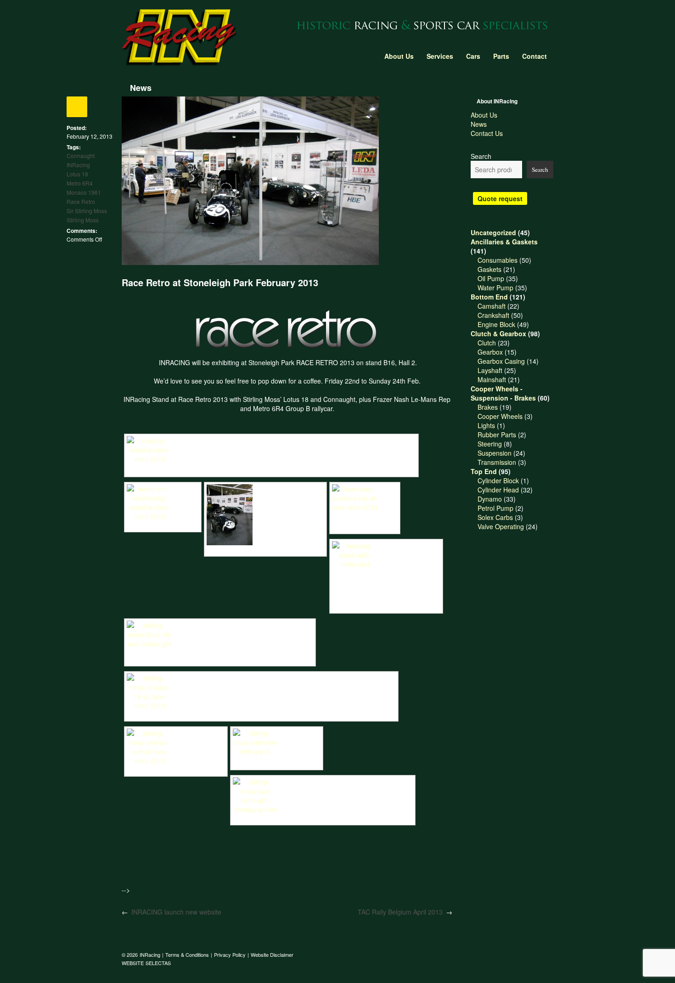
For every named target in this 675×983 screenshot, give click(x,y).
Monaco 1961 (84, 192)
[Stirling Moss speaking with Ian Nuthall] (175, 747)
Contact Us (487, 133)
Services (440, 56)
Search (481, 156)
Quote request (500, 198)
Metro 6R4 (80, 183)
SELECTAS (158, 962)
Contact (534, 56)
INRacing (78, 165)
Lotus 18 (77, 174)
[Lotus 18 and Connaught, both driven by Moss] (265, 514)
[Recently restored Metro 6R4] (162, 502)
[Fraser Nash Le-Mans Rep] (365, 503)
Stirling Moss (83, 220)
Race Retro (81, 201)
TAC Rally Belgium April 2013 (400, 911)
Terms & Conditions (187, 954)
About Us (399, 56)
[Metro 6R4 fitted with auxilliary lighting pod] (386, 571)
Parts (501, 56)
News (479, 124)
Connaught (81, 155)
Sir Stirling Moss (87, 211)
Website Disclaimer (272, 954)
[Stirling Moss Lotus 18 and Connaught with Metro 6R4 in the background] (220, 638)
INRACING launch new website (176, 911)
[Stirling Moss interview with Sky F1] (276, 744)
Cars (473, 56)
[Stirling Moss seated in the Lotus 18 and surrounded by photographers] (322, 795)
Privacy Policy (230, 954)
